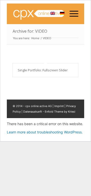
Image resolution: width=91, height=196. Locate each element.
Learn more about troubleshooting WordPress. (45, 132)
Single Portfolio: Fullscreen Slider (43, 70)
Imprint (59, 106)
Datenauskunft (32, 111)
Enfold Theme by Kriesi (60, 111)
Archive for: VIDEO (30, 31)
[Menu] (71, 14)
